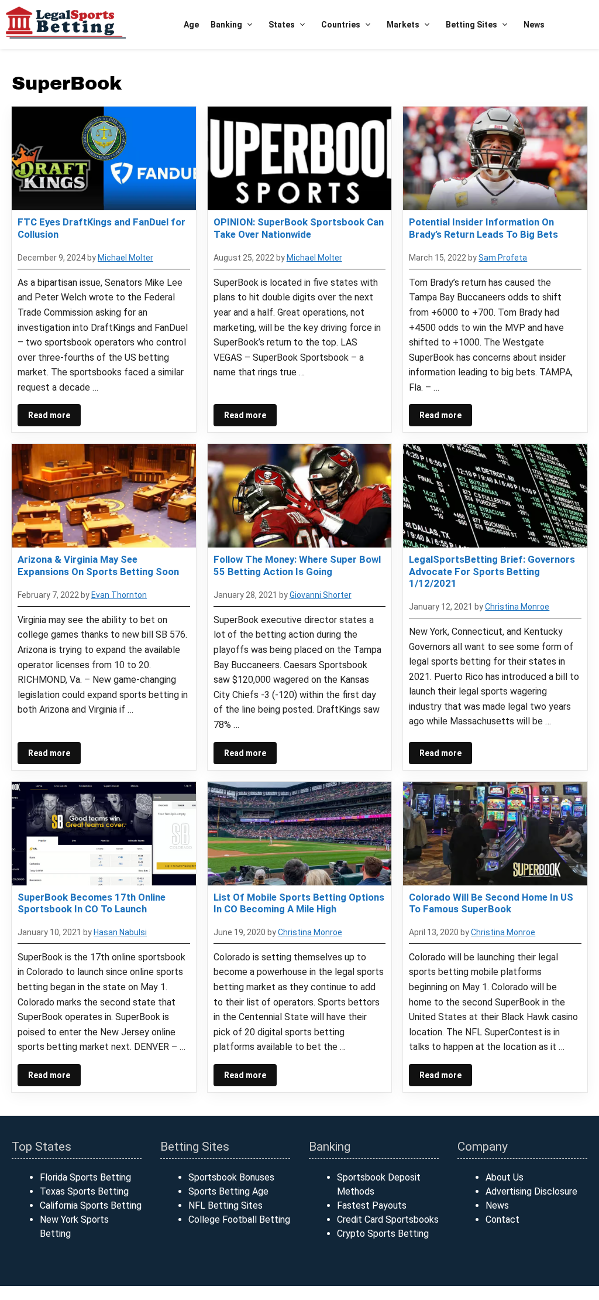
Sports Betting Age (228, 1191)
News (534, 24)
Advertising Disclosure (531, 1191)
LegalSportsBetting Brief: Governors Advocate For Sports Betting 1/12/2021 (492, 571)
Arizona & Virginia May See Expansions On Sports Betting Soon (98, 565)
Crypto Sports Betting (383, 1233)
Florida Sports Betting (85, 1177)
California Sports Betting (91, 1205)
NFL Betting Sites (225, 1205)
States (281, 24)
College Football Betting (239, 1219)
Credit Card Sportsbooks (388, 1219)
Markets (403, 24)
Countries (340, 24)
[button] (249, 25)
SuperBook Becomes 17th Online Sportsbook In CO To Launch (92, 903)
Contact (502, 1219)
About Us (505, 1177)
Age (191, 24)
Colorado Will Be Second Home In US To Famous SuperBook (491, 903)
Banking (226, 24)
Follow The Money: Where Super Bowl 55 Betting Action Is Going (297, 565)
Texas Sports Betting (84, 1191)
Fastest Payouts (372, 1205)
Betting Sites (471, 24)
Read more (49, 415)
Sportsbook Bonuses (231, 1177)
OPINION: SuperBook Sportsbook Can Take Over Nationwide (299, 228)
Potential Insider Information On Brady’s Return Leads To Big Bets (483, 228)
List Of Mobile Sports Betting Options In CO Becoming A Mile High (299, 903)
